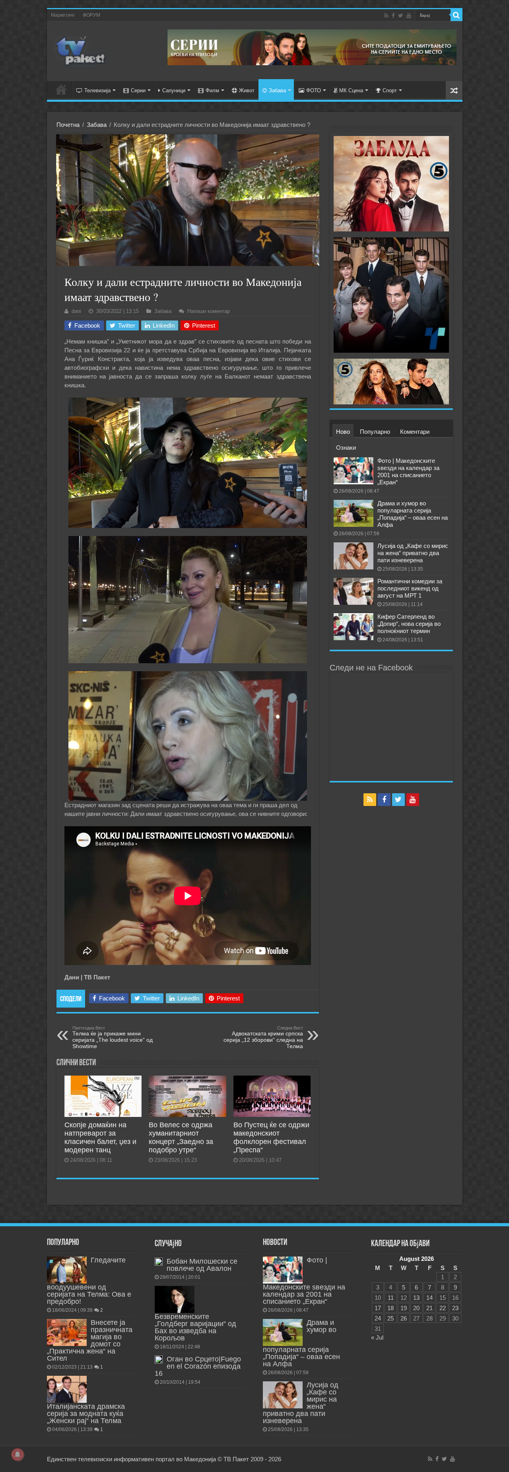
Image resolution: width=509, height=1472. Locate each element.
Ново (343, 431)
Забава (277, 90)
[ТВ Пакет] (81, 49)
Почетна (68, 124)
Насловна (61, 89)
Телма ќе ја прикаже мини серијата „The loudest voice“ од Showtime (112, 1037)
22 (442, 1308)
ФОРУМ (91, 15)
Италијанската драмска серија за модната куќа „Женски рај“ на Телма (86, 1413)
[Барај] (456, 15)
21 (429, 1308)
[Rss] (386, 15)
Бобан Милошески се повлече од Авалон (202, 1264)
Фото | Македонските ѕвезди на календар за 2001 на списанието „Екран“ (408, 471)
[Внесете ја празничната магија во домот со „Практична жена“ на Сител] (67, 1332)
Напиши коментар (208, 311)
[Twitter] (400, 15)
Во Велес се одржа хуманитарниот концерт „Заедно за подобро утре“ (181, 1137)
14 (429, 1297)
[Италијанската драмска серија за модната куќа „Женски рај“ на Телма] (67, 1389)
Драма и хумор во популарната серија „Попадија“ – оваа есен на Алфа (412, 514)
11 (391, 1297)
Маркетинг (63, 15)
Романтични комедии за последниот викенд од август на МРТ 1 (409, 588)
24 (378, 1318)
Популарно (375, 431)
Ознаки (346, 447)
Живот (246, 90)
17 (378, 1308)
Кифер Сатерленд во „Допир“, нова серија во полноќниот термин (409, 623)
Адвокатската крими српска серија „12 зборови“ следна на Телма (263, 1037)
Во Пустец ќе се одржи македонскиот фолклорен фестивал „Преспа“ (271, 1137)
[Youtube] (409, 15)
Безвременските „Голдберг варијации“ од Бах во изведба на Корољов (195, 1327)
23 (455, 1308)
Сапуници (173, 90)
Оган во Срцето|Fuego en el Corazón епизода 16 (198, 1366)
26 (403, 1318)
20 (416, 1308)
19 (403, 1308)
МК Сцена (351, 90)
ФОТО (313, 90)
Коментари (414, 431)
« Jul (377, 1337)
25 (390, 1318)
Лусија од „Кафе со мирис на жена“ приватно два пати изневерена (412, 552)
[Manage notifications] (17, 1454)
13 (416, 1297)
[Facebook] (393, 15)
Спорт (390, 90)
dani (76, 311)
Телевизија (97, 90)
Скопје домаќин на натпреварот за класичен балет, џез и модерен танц (100, 1137)
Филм (212, 90)
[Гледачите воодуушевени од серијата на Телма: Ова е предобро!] (67, 1270)
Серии (138, 90)
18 (390, 1308)
